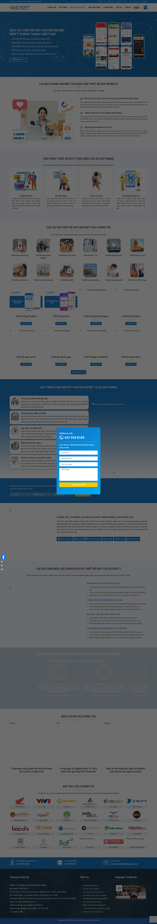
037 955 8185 (74, 437)
